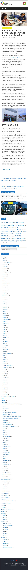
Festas (4, 329)
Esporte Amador (6, 446)
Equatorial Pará (6, 523)
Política (4, 462)
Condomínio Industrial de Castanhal (10, 426)
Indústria (4, 448)
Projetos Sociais (6, 464)
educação (15, 229)
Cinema (4, 228)
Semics (24, 240)
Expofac (15, 231)
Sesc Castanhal (14, 242)
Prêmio (4, 361)
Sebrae (7, 240)
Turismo (4, 476)
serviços (6, 242)
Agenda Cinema (12, 222)
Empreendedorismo (4, 231)
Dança (4, 303)
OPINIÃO (3, 507)
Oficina (4, 355)
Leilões (4, 343)
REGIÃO (3, 513)
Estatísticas (5, 539)
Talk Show (5, 383)
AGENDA (3, 257)
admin (13, 37)
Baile (4, 258)
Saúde (4, 375)
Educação (5, 309)
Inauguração (5, 337)
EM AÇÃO (3, 400)
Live (3, 347)
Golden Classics (12, 233)
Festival (4, 331)
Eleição (4, 311)
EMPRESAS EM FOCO (5, 479)
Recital (4, 369)
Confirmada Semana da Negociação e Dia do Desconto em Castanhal (13, 179)
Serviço (2, 242)
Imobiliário (5, 487)
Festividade (5, 333)
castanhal (13, 225)
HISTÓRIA (3, 499)
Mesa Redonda (6, 349)
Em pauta (23, 229)
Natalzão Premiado (7, 353)
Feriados (4, 327)
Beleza (4, 260)
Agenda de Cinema (20, 222)
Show (19, 242)
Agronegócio (5, 408)
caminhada (5, 266)
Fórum (4, 335)
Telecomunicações (6, 474)
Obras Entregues (6, 460)
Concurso (5, 289)
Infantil (4, 339)
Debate (4, 305)
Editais (2, 398)
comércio (23, 228)
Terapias (4, 388)
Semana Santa (20, 240)
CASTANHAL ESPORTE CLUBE (7, 396)
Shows (22, 242)
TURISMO (3, 537)
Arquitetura (5, 482)
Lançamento (5, 341)
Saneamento (5, 529)
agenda (6, 222)
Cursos (9, 229)
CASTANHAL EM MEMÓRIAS (9, 501)
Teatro (25, 242)
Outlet (4, 357)
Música (9, 238)
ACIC (4, 406)
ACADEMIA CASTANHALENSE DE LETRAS (11, 404)
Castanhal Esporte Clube (22, 225)
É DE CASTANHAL (6, 436)
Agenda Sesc (5, 225)
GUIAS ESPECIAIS (5, 497)
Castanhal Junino (6, 272)
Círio (3, 280)
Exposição (5, 233)
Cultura (4, 430)
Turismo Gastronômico (7, 547)
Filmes (8, 233)
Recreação (3, 511)
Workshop (5, 394)
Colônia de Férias (6, 283)
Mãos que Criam (6, 452)
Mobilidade (5, 202)
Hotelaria (4, 541)
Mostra (4, 351)
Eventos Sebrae (6, 319)
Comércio (5, 285)
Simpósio (4, 381)
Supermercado (6, 491)
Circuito (4, 278)
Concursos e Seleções (7, 424)
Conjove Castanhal (4, 229)
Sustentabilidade (6, 472)
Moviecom (12, 235)
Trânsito (15, 202)
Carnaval (4, 270)
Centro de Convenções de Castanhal (10, 418)
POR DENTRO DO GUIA (6, 509)
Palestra (13, 238)
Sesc (9, 242)
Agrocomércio (6, 480)
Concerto (4, 287)
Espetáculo (5, 315)
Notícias (3, 505)
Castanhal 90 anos (6, 414)
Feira (4, 325)
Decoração (5, 307)
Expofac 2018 (20, 231)
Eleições (4, 442)
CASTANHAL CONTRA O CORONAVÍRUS (11, 416)
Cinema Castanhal (12, 228)
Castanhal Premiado (8, 365)
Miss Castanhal (7, 262)
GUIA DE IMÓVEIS (5, 495)
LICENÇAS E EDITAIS (5, 503)
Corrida (4, 299)
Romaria (4, 373)
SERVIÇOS (4, 28)
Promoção (5, 363)
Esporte (10, 231)
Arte (3, 410)
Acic (2, 222)
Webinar (4, 392)
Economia (5, 438)
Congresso (5, 293)
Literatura (5, 345)
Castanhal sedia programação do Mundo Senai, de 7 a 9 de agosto (12, 187)
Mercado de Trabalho (7, 525)
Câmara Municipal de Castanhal (9, 412)
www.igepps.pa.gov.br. (15, 57)
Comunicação (5, 422)
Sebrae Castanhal (12, 240)
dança (12, 229)
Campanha (5, 268)
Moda (4, 456)
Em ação (19, 230)
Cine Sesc (19, 228)
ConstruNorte (5, 295)
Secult (17, 240)
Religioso (4, 371)
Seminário (5, 377)
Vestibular (5, 390)
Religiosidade (5, 543)
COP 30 (4, 297)
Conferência (5, 291)
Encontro (4, 313)
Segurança (5, 468)
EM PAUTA (3, 402)
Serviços (9, 28)
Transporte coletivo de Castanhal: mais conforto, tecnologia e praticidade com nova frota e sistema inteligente (13, 207)
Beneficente (5, 264)
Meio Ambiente (6, 454)
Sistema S (5, 533)
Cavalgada (5, 274)
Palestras (17, 238)
